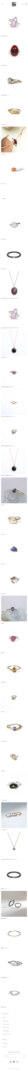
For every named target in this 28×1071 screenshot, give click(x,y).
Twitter (4, 1046)
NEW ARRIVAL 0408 (7, 387)
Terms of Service (7, 1034)
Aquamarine (4, 95)
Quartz (3, 593)
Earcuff (3, 154)
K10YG (3, 239)
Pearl (2, 534)
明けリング (4, 889)
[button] (1, 4)
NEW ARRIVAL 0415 (7, 416)
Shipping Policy (6, 1031)
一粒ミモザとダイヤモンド (8, 859)
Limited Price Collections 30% (9, 328)
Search (4, 1017)
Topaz (2, 771)
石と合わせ (4, 977)
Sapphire (3, 682)
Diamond (3, 124)
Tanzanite (3, 741)
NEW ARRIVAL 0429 (7, 475)
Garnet (3, 183)
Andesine (3, 65)
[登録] (23, 1056)
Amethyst (3, 36)
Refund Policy (6, 1027)
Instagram (5, 1043)
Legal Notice (6, 1021)
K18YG (3, 269)
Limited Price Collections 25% (9, 298)
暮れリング (4, 948)
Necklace (3, 357)
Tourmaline (4, 800)
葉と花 (3, 1007)
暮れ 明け (3, 918)
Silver (2, 711)
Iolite (4, 198)
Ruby (2, 652)
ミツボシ (3, 830)
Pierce (2, 564)
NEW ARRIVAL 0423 (7, 446)
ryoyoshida (12, 1068)
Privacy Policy (6, 1024)
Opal (2, 505)
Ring (2, 623)
